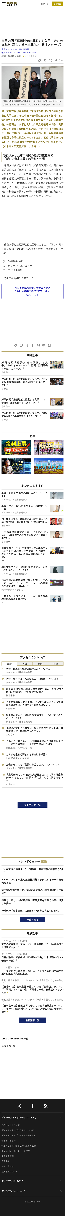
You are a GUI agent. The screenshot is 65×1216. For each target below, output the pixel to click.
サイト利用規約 (9, 1140)
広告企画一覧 (8, 1046)
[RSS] (45, 1106)
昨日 (25, 663)
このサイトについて (11, 1124)
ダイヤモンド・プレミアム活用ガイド (19, 1135)
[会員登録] (57, 4)
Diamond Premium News (25, 52)
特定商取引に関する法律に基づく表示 (19, 1145)
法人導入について (10, 1171)
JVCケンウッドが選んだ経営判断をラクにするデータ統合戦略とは (32, 881)
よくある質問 (8, 1156)
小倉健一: (15, 49)
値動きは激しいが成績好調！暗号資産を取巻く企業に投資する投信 (32, 901)
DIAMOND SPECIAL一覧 (15, 1038)
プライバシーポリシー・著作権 (16, 1150)
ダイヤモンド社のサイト (13, 1180)
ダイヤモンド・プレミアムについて (18, 1130)
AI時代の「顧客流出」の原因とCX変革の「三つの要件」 (31, 910)
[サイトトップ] (12, 4)
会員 (55, 663)
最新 (9, 663)
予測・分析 (7, 52)
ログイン (45, 4)
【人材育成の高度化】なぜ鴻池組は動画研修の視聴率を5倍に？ (32, 870)
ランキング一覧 (32, 804)
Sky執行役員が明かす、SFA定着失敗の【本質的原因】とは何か (32, 891)
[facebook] (32, 1106)
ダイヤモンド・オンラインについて (19, 1117)
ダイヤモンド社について (13, 1191)
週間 (40, 663)
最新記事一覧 (32, 1020)
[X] (19, 1106)
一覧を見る (32, 919)
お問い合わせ (8, 1166)
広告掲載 (6, 1161)
